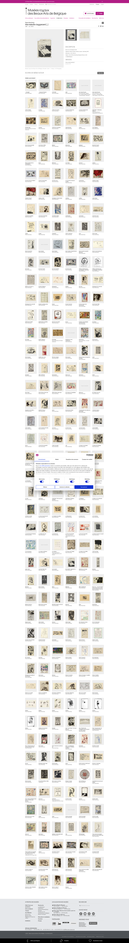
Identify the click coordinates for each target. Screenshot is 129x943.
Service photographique (43, 909)
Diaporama (100, 73)
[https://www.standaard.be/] (73, 923)
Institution (71, 18)
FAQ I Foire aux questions (29, 906)
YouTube (85, 915)
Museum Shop (28, 915)
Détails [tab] (57, 459)
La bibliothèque (41, 907)
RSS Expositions (82, 923)
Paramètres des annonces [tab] (72, 459)
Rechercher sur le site (46, 4)
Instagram (89, 915)
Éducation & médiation (85, 18)
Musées (66, 18)
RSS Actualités (82, 925)
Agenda (52, 18)
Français (97, 4)
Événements (41, 4)
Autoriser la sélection (65, 487)
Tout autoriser (84, 487)
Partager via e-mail (103, 26)
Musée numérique (42, 914)
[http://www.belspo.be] (54, 924)
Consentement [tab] (41, 459)
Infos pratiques (29, 18)
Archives (40, 910)
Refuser (45, 487)
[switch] (57, 482)
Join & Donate (90, 13)
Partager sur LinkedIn (101, 26)
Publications (40, 908)
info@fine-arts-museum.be (69, 929)
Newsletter (93, 923)
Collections (59, 18)
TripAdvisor (93, 915)
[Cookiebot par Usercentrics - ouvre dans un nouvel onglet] (87, 455)
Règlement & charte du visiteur (30, 917)
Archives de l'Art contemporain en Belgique (43, 912)
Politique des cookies (100, 936)
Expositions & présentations (41, 18)
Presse (36, 4)
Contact (31, 4)
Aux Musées (28, 912)
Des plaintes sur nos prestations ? (68, 936)
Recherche (95, 18)
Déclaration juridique (91, 936)
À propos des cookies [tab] (87, 459)
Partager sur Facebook (99, 26)
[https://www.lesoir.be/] (66, 922)
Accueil (26, 4)
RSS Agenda (81, 922)
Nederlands (92, 4)
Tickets (100, 13)
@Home (101, 18)
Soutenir (40, 919)
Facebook (81, 915)
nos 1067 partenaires (45, 465)
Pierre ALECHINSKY (70, 63)
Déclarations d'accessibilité (81, 936)
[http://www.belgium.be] (59, 924)
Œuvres (103, 23)
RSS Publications (82, 926)
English (102, 4)
